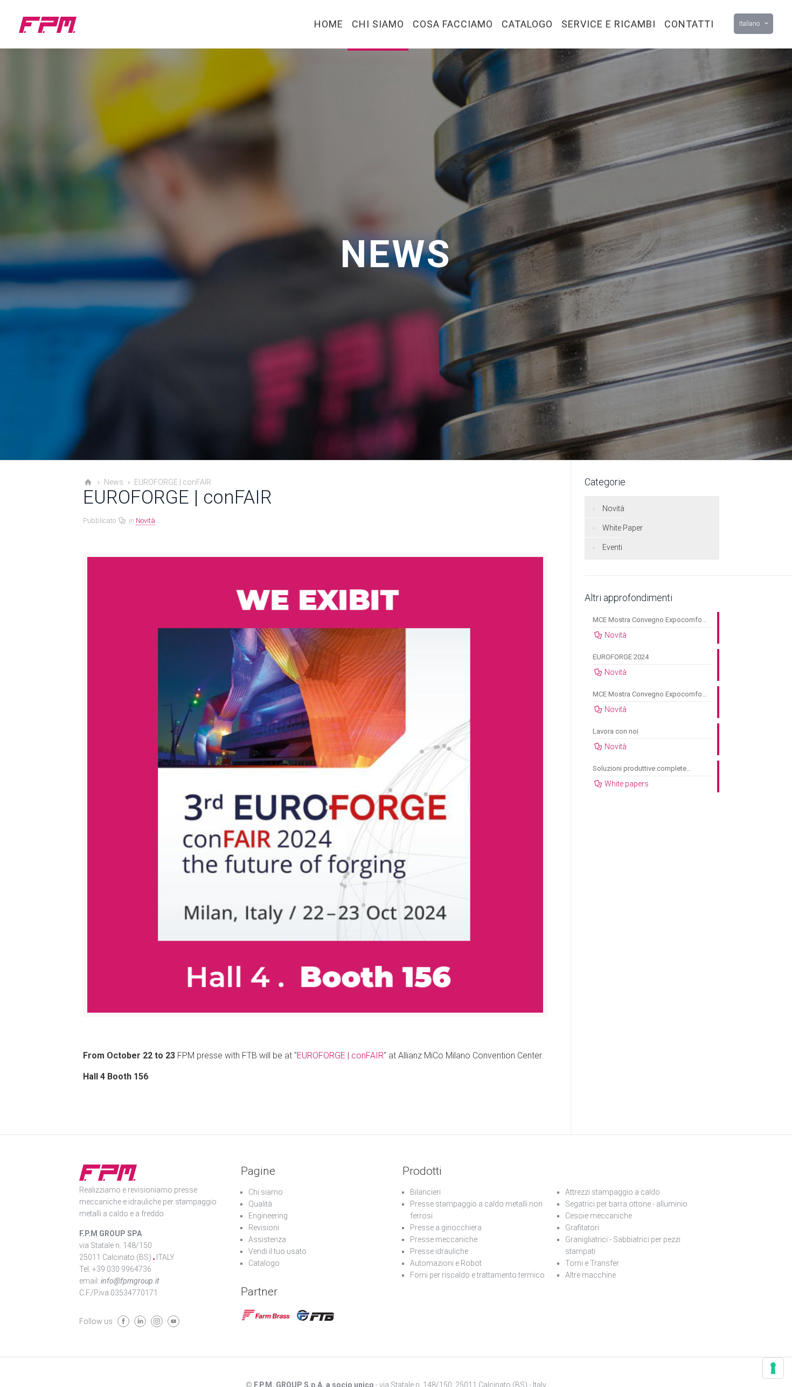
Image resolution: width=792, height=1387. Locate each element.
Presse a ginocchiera (446, 1227)
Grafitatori (582, 1227)
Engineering (268, 1215)
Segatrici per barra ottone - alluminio (626, 1204)
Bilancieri (425, 1192)
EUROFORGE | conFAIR (340, 1055)
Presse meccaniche (443, 1239)
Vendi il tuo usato (277, 1251)
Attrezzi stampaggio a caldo (612, 1192)
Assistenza (267, 1239)
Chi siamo (265, 1192)
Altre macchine (590, 1275)
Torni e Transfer (592, 1263)
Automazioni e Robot (446, 1263)
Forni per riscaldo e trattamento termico (477, 1275)
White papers (627, 783)
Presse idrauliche (439, 1251)
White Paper (622, 528)
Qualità (260, 1204)
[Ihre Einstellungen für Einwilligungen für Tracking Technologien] (773, 1368)
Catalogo (264, 1263)
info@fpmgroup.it (130, 1281)
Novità (145, 521)
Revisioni (263, 1227)
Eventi (612, 547)
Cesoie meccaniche (598, 1215)
